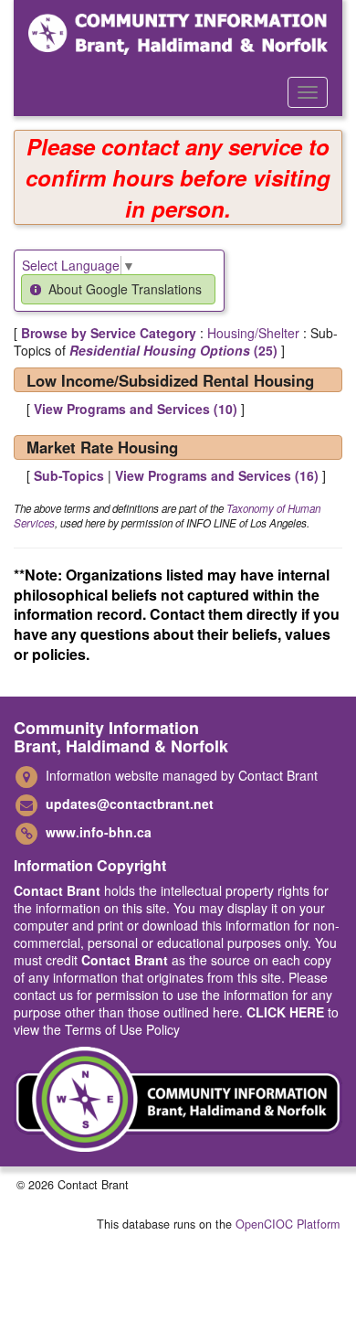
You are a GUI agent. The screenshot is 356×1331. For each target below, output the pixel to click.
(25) (173, 350)
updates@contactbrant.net (130, 803)
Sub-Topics (69, 475)
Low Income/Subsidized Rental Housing (170, 380)
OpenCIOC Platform (288, 1224)
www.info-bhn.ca (99, 832)
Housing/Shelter (253, 333)
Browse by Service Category (108, 333)
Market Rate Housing (102, 447)
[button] (118, 289)
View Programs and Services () (135, 408)
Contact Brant (57, 890)
